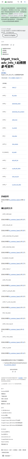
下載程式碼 (4, 396)
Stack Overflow (5, 441)
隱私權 (24, 450)
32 (23, 241)
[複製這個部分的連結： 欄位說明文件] (14, 208)
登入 (25, 2)
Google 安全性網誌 (6, 417)
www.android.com (5, 436)
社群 (10, 450)
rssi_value (14, 136)
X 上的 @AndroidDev (6, 412)
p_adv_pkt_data (16, 168)
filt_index (14, 95)
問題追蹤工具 (4, 444)
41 (23, 307)
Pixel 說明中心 (4, 434)
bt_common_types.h (15, 78)
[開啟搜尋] (18, 2)
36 (23, 342)
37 (23, 263)
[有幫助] (11, 45)
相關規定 (3, 393)
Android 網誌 (4, 415)
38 (23, 230)
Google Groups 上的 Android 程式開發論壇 (11, 422)
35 (23, 318)
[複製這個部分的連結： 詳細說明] (10, 197)
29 (23, 274)
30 (23, 285)
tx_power (14, 128)
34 (23, 353)
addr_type (14, 120)
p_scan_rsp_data (16, 184)
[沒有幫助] (13, 45)
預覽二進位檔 (4, 398)
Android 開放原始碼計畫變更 (10, 21)
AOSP (2, 41)
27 (24, 200)
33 (23, 219)
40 (23, 329)
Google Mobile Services (7, 439)
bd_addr (14, 152)
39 (23, 296)
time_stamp (15, 144)
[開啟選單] (2, 2)
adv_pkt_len (15, 160)
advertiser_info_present (18, 111)
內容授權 (20, 378)
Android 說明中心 (5, 432)
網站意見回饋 (5, 452)
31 (23, 252)
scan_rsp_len (15, 176)
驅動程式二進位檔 (5, 403)
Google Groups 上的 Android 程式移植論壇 (11, 425)
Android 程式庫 (5, 391)
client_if (14, 87)
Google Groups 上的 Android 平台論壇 (10, 420)
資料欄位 (3, 73)
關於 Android (4, 450)
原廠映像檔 (4, 401)
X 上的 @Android (5, 410)
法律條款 (15, 450)
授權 (20, 450)
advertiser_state (16, 103)
